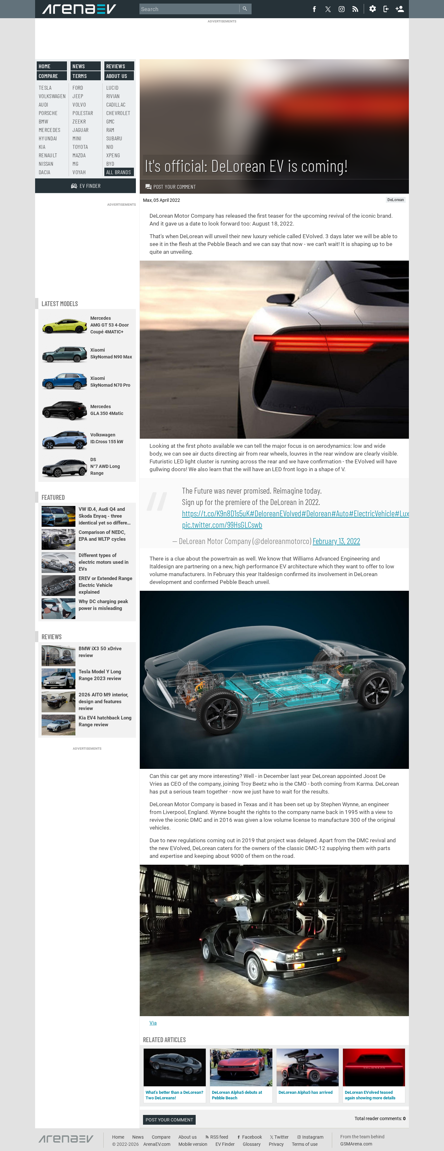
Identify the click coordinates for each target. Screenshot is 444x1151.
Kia (42, 146)
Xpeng (113, 155)
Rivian (113, 95)
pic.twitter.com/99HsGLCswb (222, 524)
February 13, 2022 (336, 541)
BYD (110, 163)
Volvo (79, 104)
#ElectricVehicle (372, 513)
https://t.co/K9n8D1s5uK (216, 513)
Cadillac (116, 104)
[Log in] (386, 9)
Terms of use (305, 1144)
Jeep (77, 95)
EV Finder (225, 1144)
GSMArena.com (356, 1143)
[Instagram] (341, 9)
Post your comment (174, 186)
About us (116, 75)
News (78, 66)
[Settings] (372, 9)
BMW (43, 121)
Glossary (252, 1144)
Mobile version (192, 1144)
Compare (48, 75)
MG (75, 163)
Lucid (112, 87)
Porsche (48, 112)
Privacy (276, 1144)
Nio (109, 146)
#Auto (340, 513)
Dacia (44, 171)
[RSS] (356, 9)
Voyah (79, 171)
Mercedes (49, 129)
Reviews (115, 66)
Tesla (45, 87)
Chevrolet (118, 112)
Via (153, 1023)
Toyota (80, 146)
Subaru (114, 138)
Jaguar (80, 129)
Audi (43, 104)
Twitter (281, 1137)
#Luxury (406, 513)
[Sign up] (400, 8)
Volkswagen (52, 95)
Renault (48, 155)
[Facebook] (314, 9)
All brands (118, 171)
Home (44, 66)
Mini (76, 138)
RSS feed (219, 1137)
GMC (110, 121)
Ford (77, 87)
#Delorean (316, 513)
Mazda (78, 155)
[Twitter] (328, 9)
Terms (79, 75)
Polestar (82, 112)
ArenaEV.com (156, 1144)
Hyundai (48, 138)
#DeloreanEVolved (275, 513)
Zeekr (79, 121)
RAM (110, 129)
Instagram (312, 1137)
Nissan (46, 163)
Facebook (252, 1137)
